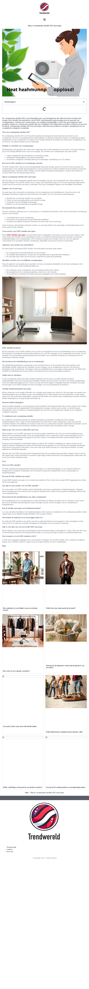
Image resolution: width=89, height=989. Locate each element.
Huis (26, 792)
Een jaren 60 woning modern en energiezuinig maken (65, 787)
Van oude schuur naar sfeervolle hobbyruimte (20, 726)
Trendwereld (11, 847)
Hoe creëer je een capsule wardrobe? (16, 671)
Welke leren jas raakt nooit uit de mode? (61, 608)
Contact (9, 849)
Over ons (10, 851)
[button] (44, 19)
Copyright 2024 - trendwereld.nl (44, 858)
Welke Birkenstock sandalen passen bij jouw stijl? (64, 732)
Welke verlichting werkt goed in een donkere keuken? (22, 787)
